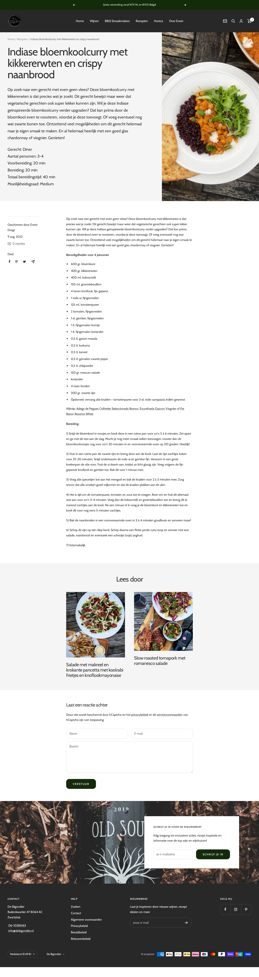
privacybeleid (139, 715)
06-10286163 (17, 925)
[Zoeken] (233, 21)
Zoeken (75, 906)
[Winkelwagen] (249, 21)
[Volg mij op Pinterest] (246, 909)
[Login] (241, 21)
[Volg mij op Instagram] (236, 909)
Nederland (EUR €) (20, 954)
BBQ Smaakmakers (117, 21)
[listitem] (9, 261)
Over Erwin (176, 21)
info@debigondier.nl (21, 931)
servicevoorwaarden (170, 715)
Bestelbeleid (79, 932)
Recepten (142, 21)
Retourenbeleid (80, 939)
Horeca (158, 21)
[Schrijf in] (186, 922)
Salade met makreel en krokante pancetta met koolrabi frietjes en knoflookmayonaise (94, 670)
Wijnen (94, 21)
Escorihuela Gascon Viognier (158, 408)
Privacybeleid (79, 926)
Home (80, 21)
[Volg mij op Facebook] (225, 909)
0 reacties (19, 243)
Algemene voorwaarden (86, 919)
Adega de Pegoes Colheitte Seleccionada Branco (107, 408)
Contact (76, 913)
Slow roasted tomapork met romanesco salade (159, 660)
